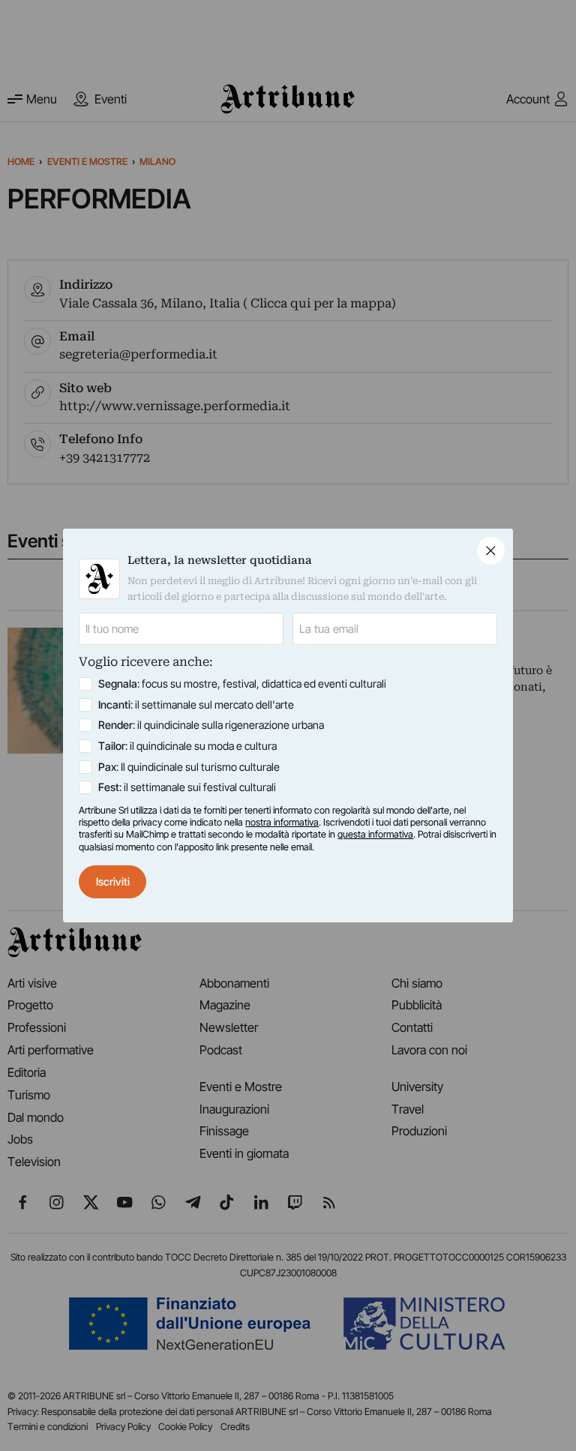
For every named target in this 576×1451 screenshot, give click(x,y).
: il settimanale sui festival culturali (187, 787)
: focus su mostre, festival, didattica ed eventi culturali (242, 683)
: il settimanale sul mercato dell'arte (196, 704)
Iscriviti (113, 881)
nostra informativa (282, 822)
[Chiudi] (491, 551)
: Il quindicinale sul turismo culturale (189, 766)
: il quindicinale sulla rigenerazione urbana (211, 724)
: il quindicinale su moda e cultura (187, 745)
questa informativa (375, 834)
